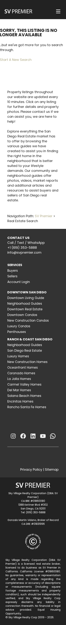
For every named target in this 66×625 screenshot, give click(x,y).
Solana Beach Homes (24, 396)
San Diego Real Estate (24, 350)
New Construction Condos (28, 320)
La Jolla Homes (19, 379)
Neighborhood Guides (24, 303)
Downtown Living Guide (25, 298)
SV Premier (43, 216)
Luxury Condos (18, 326)
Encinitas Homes (20, 401)
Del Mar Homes (19, 390)
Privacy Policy (31, 469)
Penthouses (16, 332)
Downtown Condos (22, 315)
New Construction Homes (27, 362)
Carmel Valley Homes (24, 384)
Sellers (12, 276)
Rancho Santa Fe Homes (26, 407)
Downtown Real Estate (25, 309)
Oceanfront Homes (22, 367)
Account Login (18, 282)
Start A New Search (16, 59)
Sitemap (52, 469)
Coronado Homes (21, 373)
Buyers (12, 270)
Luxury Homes (18, 356)
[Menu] (58, 11)
